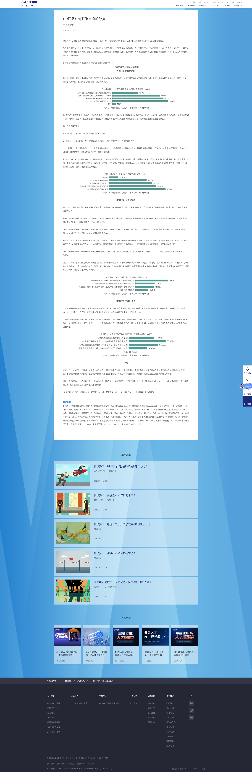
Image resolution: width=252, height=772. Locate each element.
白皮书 (151, 703)
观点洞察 (81, 681)
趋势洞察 (226, 5)
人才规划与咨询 (53, 732)
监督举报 (81, 764)
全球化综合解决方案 (79, 703)
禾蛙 (76, 758)
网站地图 (51, 764)
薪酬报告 (152, 708)
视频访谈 (152, 722)
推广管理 (61, 764)
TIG (106, 758)
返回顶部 (247, 404)
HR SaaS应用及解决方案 (108, 703)
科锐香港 (83, 758)
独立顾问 (51, 717)
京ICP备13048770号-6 (104, 769)
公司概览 (170, 703)
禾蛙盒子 (69, 758)
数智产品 (203, 5)
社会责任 (170, 713)
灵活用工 (51, 713)
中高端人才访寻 (53, 703)
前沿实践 (152, 713)
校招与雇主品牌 (53, 722)
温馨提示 (71, 764)
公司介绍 (170, 708)
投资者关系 (171, 722)
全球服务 (191, 5)
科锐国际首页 (52, 681)
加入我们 (170, 727)
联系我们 (170, 746)
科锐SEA (100, 758)
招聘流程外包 (52, 708)
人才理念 (170, 732)
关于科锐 (238, 5)
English (239, 2)
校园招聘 (170, 741)
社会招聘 (170, 736)
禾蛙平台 (133, 703)
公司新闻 (170, 717)
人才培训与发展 (53, 727)
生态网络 (214, 5)
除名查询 (90, 764)
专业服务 (179, 5)
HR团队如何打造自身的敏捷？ (103, 681)
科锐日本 (91, 758)
